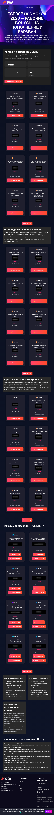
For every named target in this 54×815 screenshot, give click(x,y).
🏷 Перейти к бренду (15, 558)
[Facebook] (37, 792)
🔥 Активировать (15, 115)
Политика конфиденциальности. (43, 788)
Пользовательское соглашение (42, 784)
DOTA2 (21, 788)
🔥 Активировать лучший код (14, 81)
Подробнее (23, 813)
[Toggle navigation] (50, 2)
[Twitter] (40, 792)
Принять (48, 811)
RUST (20, 790)
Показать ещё (27, 223)
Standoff (21, 786)
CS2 (27, 8)
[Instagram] (42, 792)
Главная (23, 8)
